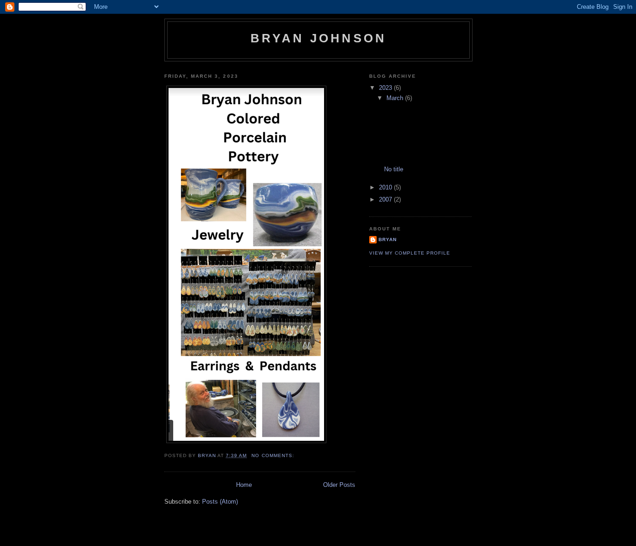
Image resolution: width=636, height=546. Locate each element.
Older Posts (339, 484)
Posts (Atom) (220, 501)
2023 (386, 87)
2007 (386, 199)
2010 (386, 187)
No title (393, 169)
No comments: (273, 455)
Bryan (388, 239)
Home (244, 484)
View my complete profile (409, 253)
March (395, 97)
